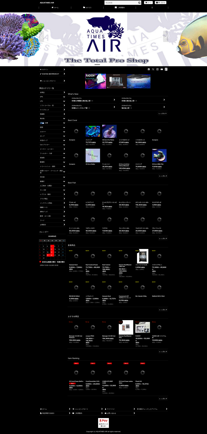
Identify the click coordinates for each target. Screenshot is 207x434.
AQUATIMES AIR (47, 3)
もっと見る (161, 113)
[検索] (139, 2)
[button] (152, 7)
